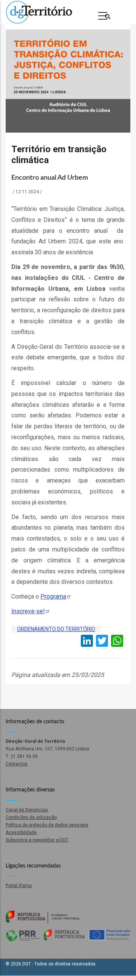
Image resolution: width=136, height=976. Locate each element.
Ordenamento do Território (56, 629)
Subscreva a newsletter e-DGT (37, 840)
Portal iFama (19, 885)
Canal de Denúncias (27, 810)
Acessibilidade (21, 832)
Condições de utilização (31, 817)
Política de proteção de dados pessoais (47, 825)
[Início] (39, 12)
